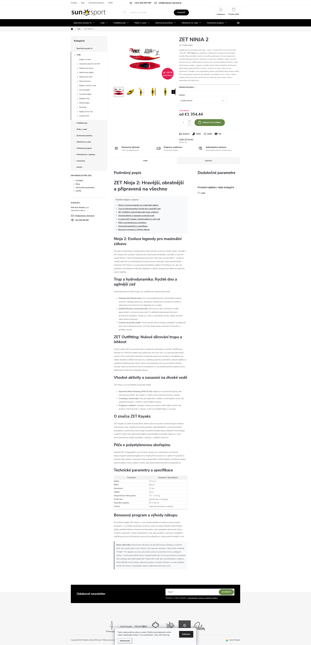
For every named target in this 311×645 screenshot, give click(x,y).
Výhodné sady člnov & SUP (89, 64)
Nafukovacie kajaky (86, 72)
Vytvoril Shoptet (234, 640)
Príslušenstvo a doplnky (86, 154)
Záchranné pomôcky (84, 135)
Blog (82, 3)
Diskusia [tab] (208, 161)
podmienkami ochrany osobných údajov (203, 598)
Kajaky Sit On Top (86, 111)
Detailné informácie (186, 87)
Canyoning (81, 161)
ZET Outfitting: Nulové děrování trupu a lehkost (138, 212)
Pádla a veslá (82, 129)
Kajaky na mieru (85, 59)
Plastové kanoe (85, 81)
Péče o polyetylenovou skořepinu (132, 222)
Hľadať (181, 12)
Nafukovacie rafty (85, 77)
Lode (79, 55)
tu (168, 635)
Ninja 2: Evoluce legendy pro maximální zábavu (138, 205)
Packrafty (82, 107)
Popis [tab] (145, 161)
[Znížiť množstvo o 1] (189, 124)
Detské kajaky (84, 103)
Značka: (186, 139)
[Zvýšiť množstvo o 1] (189, 121)
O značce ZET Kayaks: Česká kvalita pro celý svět (139, 219)
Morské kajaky (84, 90)
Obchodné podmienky (96, 3)
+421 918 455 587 (82, 220)
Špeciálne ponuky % (84, 48)
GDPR (110, 3)
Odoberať (226, 592)
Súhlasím (186, 634)
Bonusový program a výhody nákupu (134, 229)
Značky (79, 167)
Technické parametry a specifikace (132, 226)
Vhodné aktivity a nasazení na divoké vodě (136, 215)
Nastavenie (125, 640)
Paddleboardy (82, 123)
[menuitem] (84, 23)
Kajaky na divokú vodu (87, 85)
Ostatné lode (84, 116)
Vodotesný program (84, 148)
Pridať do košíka (211, 122)
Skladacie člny (84, 98)
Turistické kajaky (85, 94)
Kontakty (74, 3)
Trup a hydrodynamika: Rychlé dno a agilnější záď (139, 208)
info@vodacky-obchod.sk (84, 216)
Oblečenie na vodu (84, 142)
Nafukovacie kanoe (86, 68)
